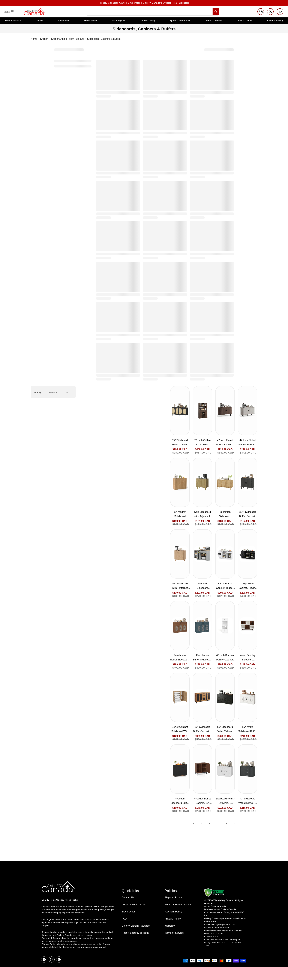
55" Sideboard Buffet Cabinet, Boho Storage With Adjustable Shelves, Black (180, 443)
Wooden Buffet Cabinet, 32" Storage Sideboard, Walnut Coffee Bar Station (202, 801)
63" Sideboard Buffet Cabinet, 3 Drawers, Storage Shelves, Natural (202, 729)
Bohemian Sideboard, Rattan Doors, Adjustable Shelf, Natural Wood (225, 514)
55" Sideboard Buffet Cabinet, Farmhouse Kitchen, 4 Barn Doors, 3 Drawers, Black (225, 729)
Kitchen (44, 39)
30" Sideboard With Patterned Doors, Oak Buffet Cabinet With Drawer (180, 586)
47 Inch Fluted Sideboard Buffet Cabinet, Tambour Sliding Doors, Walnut (225, 443)
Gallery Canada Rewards (136, 925)
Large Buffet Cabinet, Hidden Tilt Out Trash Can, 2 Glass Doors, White (225, 586)
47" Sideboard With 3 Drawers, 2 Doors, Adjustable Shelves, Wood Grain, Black (247, 801)
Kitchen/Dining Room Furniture (67, 39)
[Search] (216, 11)
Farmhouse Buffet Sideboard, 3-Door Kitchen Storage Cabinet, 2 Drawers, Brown (180, 658)
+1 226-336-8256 (220, 927)
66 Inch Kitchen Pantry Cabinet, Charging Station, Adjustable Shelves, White (225, 658)
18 (226, 823)
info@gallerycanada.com (223, 924)
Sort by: (38, 392)
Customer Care (260, 11)
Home (34, 39)
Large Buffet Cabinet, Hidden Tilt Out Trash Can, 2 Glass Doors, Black (247, 586)
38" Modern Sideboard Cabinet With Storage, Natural (180, 514)
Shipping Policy (173, 897)
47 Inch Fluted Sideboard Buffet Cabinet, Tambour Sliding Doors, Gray (247, 443)
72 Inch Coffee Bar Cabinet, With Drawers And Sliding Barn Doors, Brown (202, 443)
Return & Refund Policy (178, 904)
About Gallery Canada (134, 904)
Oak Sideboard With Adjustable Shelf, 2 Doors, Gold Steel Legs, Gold (202, 514)
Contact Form (211, 936)
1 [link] (193, 823)
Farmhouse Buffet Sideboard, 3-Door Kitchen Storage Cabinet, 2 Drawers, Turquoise (202, 658)
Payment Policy (173, 911)
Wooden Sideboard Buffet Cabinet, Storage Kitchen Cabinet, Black (180, 801)
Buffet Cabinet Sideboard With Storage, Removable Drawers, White (180, 729)
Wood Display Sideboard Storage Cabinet (247, 658)
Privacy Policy (173, 918)
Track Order (128, 911)
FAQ (124, 918)
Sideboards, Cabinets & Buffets (103, 39)
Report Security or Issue (135, 932)
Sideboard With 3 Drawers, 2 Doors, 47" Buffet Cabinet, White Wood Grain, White (225, 801)
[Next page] (234, 823)
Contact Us (128, 897)
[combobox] (152, 11)
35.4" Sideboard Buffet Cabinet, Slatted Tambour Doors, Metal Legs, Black (247, 514)
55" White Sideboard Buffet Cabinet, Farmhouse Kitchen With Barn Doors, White (247, 729)
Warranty (170, 925)
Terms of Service (174, 932)
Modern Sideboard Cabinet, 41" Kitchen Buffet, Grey (202, 586)
